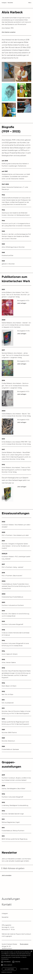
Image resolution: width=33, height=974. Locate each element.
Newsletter (10, 2)
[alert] (16, 962)
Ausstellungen (11, 899)
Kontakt (7, 904)
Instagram (4, 2)
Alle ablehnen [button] (24, 969)
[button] (2, 962)
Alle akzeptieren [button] (9, 969)
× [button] (31, 951)
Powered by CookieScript (6, 972)
